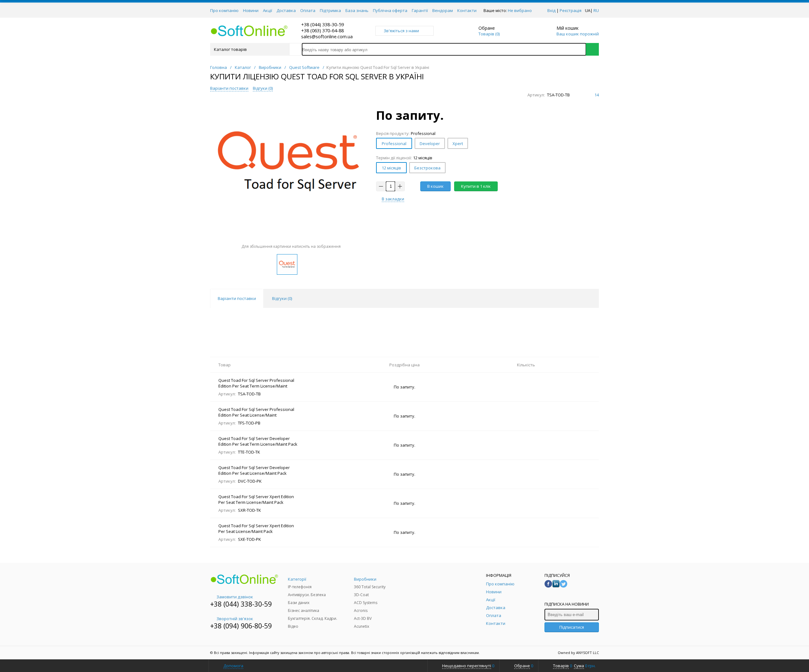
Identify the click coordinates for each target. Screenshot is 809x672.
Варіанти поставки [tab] (237, 298)
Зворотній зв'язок (234, 618)
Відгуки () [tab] (282, 298)
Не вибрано (520, 10)
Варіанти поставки (229, 88)
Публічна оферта (390, 10)
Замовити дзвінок (234, 597)
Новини (251, 10)
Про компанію (224, 10)
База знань (356, 10)
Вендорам (442, 10)
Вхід (551, 10)
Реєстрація (570, 10)
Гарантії (420, 10)
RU (596, 10)
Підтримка (330, 10)
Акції (267, 10)
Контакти (467, 10)
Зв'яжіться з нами (401, 31)
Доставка (286, 10)
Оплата (307, 10)
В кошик (435, 186)
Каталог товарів (230, 49)
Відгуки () (263, 88)
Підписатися (571, 627)
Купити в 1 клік (476, 186)
